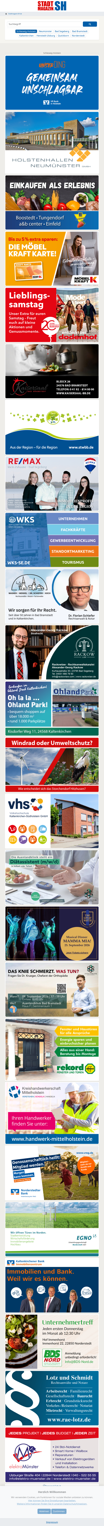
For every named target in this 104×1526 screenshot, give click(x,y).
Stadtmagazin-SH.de (15, 14)
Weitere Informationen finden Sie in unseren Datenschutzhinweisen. (52, 1503)
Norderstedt (78, 35)
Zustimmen (59, 1511)
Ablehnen (44, 1511)
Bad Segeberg (62, 31)
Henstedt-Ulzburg (46, 35)
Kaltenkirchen (26, 35)
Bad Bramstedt (79, 31)
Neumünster (45, 31)
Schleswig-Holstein (26, 31)
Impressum (52, 1522)
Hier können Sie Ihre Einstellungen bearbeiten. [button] (52, 1500)
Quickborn (63, 35)
